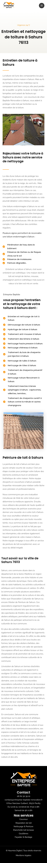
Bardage (28, 837)
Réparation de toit (24, 823)
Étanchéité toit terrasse (23, 830)
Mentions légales (23, 855)
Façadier (18, 837)
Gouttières (23, 833)
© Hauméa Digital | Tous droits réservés (23, 850)
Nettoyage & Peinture (23, 826)
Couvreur (23, 819)
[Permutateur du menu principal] (41, 5)
